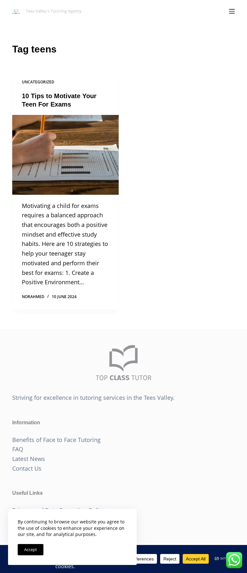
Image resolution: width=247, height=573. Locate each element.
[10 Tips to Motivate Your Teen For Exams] (65, 155)
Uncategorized (38, 82)
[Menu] (232, 11)
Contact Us (26, 468)
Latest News (28, 459)
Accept (30, 549)
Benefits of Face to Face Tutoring (56, 440)
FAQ (17, 449)
